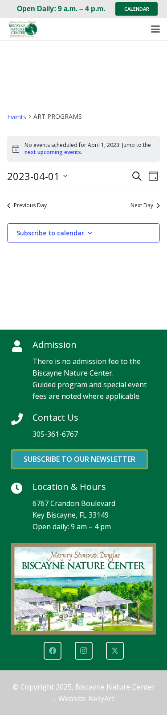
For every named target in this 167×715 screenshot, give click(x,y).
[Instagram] (84, 651)
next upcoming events (52, 152)
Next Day (141, 205)
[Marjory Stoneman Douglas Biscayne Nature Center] (25, 29)
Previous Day (30, 205)
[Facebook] (52, 651)
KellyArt (101, 698)
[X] (115, 651)
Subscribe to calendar (50, 233)
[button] (155, 29)
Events (16, 117)
